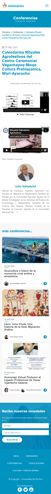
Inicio (16, 456)
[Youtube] (31, 489)
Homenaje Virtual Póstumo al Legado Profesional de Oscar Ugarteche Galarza (22, 380)
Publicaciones (36, 463)
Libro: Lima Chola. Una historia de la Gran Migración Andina (22, 326)
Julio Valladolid (25, 186)
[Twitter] (25, 489)
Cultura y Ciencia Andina (25, 470)
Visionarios (32, 456)
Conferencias (14, 463)
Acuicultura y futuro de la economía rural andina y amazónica (20, 273)
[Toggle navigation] (47, 5)
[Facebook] (20, 489)
